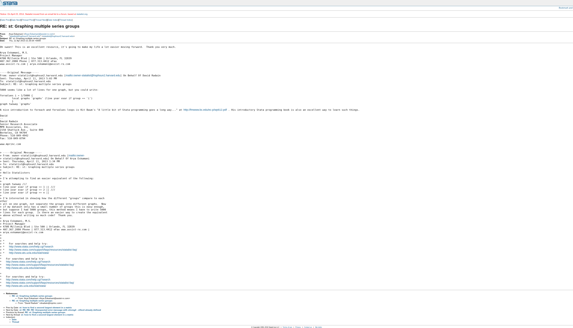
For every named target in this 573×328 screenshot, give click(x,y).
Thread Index (65, 20)
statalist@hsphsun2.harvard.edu (25, 36)
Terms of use (287, 327)
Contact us (308, 327)
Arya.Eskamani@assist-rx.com (39, 34)
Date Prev (5, 20)
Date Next (16, 20)
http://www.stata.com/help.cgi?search (31, 246)
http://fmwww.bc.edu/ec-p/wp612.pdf (205, 109)
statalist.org (82, 14)
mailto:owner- (77, 155)
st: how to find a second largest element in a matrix (45, 307)
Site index (318, 327)
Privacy (298, 327)
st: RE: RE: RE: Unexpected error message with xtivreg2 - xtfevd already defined (60, 310)
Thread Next (41, 20)
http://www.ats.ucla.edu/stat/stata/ (29, 252)
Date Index (53, 20)
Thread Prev (28, 20)
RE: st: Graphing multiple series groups (32, 296)
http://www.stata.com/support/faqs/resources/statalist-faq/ (43, 249)
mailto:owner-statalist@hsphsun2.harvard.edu (93, 75)
